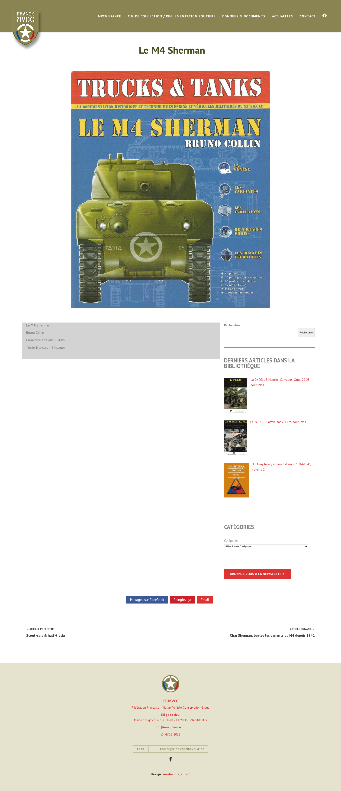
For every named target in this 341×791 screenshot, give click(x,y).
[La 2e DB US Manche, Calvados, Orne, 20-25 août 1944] (235, 396)
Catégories (231, 541)
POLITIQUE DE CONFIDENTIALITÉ (182, 749)
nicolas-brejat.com (176, 774)
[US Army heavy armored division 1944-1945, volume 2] (236, 481)
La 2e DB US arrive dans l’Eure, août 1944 (278, 422)
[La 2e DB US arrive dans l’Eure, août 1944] (235, 438)
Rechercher (232, 325)
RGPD (140, 749)
